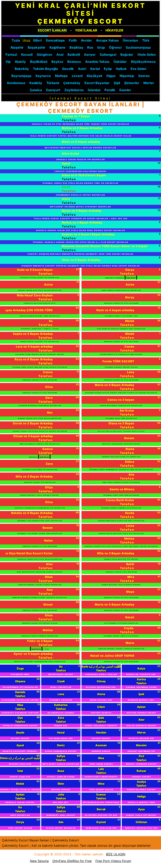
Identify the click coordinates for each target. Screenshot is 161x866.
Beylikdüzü (38, 62)
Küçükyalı (94, 76)
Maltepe (61, 76)
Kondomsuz (16, 83)
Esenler (125, 90)
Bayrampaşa (21, 76)
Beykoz (57, 62)
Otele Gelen (146, 55)
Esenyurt (53, 90)
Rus (90, 47)
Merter (148, 83)
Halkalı (121, 69)
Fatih (73, 40)
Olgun (110, 76)
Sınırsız (144, 76)
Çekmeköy (71, 83)
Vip (8, 62)
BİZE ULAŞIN (115, 854)
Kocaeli (27, 55)
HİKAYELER (114, 30)
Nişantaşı (127, 76)
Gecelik (68, 69)
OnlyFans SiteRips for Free (72, 861)
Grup (101, 47)
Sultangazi (108, 55)
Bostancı (74, 62)
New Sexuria (39, 861)
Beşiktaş (76, 47)
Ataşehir (17, 47)
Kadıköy (35, 83)
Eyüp (108, 69)
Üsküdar (120, 62)
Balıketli (74, 55)
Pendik (109, 90)
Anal (59, 55)
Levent (77, 76)
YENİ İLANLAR (86, 30)
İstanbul (94, 90)
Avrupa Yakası (107, 40)
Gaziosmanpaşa (138, 47)
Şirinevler (131, 83)
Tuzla (16, 40)
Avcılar (86, 40)
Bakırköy (22, 69)
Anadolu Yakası (97, 62)
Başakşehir (36, 47)
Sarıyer (90, 55)
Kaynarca (43, 76)
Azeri (82, 69)
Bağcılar (126, 55)
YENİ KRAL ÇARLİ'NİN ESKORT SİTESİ (80, 13)
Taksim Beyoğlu (45, 69)
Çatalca (36, 90)
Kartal (95, 69)
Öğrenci (115, 47)
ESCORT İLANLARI (52, 30)
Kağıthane (57, 47)
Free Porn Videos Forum (113, 861)
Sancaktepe (55, 40)
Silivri (37, 40)
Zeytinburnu (74, 90)
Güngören (44, 55)
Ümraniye (130, 40)
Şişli (117, 83)
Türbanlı (52, 83)
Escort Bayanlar (97, 83)
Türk (145, 40)
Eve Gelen (138, 69)
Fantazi (11, 55)
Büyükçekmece (143, 62)
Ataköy (20, 62)
